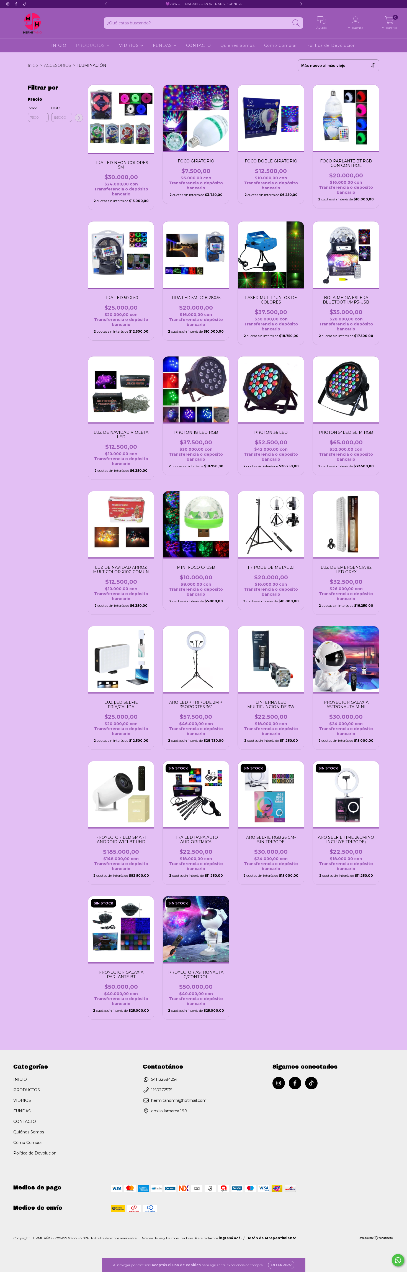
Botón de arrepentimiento (271, 1238)
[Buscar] (296, 23)
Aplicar (79, 118)
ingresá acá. (230, 1238)
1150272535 (161, 1089)
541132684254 (164, 1079)
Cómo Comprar (280, 45)
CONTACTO (198, 45)
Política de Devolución (331, 45)
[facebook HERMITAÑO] (16, 3)
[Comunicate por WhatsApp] (398, 1260)
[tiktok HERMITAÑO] (24, 3)
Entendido (281, 1265)
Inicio (33, 65)
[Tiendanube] (376, 1238)
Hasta (55, 108)
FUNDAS (163, 45)
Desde (32, 108)
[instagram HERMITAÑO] (8, 3)
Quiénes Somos (237, 45)
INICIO (58, 45)
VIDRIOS (129, 45)
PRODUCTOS (91, 45)
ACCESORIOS (57, 65)
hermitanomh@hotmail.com (179, 1100)
